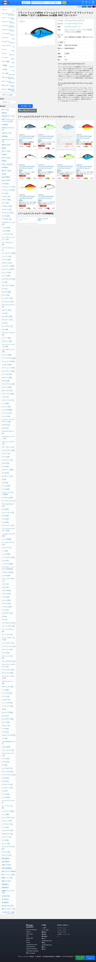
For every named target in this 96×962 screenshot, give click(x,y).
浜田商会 (5, 884)
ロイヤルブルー (7, 830)
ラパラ (5, 778)
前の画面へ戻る (26, 106)
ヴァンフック (6, 855)
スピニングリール (8, 78)
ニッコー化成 (6, 539)
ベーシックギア (7, 703)
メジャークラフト (8, 750)
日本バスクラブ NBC (9, 871)
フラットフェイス (70, 30)
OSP (5, 136)
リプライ (5, 794)
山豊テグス (6, 865)
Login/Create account (31, 944)
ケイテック (6, 355)
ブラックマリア (7, 673)
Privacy (28, 942)
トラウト (84, 6)
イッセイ (6, 227)
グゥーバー (6, 338)
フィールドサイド (8, 643)
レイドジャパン (8, 811)
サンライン (6, 387)
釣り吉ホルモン (7, 905)
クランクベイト (8, 30)
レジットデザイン (8, 817)
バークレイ (6, 606)
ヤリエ (4, 765)
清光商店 (5, 887)
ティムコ (6, 486)
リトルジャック (7, 787)
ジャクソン (6, 406)
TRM (4, 161)
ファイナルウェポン (8, 623)
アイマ (5, 193)
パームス (5, 610)
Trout (44, 949)
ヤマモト (5, 762)
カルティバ (6, 310)
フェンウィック (7, 649)
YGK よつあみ (7, 164)
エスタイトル (7, 263)
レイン (5, 814)
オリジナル (6, 292)
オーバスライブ (7, 298)
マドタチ (5, 728)
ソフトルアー (8, 34)
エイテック (6, 259)
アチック (5, 203)
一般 (94, 6)
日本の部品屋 (7, 868)
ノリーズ (6, 554)
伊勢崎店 (45, 936)
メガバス (6, 747)
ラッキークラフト (8, 774)
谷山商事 (5, 902)
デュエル (5, 519)
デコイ (5, 509)
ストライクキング (8, 450)
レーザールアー (7, 824)
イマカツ (6, 231)
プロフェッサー (7, 686)
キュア (4, 323)
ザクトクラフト (7, 390)
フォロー (5, 652)
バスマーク (6, 593)
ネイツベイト (6, 547)
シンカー (8, 58)
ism (4, 174)
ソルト (89, 6)
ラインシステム (7, 771)
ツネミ (5, 482)
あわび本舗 (6, 177)
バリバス (5, 597)
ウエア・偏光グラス (9, 90)
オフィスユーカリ (8, 285)
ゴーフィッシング (8, 368)
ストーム (5, 456)
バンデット (6, 603)
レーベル (5, 827)
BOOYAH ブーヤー (8, 116)
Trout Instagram (31, 953)
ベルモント (6, 699)
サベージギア (7, 374)
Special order (29, 938)
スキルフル (6, 425)
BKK (4, 113)
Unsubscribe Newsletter (32, 951)
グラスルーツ (7, 341)
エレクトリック (8, 269)
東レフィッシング (8, 874)
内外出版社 (6, 858)
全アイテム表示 (8, 95)
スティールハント (8, 447)
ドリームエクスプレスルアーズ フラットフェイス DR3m (27, 138)
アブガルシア (7, 206)
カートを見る (81, 957)
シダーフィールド (8, 400)
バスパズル (6, 590)
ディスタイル (7, 497)
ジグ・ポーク (8, 46)
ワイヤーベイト (8, 22)
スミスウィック (7, 469)
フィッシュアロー (8, 626)
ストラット (6, 453)
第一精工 (5, 899)
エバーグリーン (8, 266)
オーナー (5, 295)
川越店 (44, 934)
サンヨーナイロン (8, 384)
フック (8, 50)
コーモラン (6, 364)
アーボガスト (6, 219)
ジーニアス (6, 416)
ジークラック (7, 413)
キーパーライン (7, 326)
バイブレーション (8, 26)
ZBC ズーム (6, 170)
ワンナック (6, 843)
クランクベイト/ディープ (36, 9)
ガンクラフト (7, 316)
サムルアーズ (7, 377)
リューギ (6, 797)
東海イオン (6, 881)
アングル (5, 216)
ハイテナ (5, 560)
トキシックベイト (8, 525)
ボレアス (5, 716)
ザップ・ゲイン (8, 393)
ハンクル (6, 575)
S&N (4, 148)
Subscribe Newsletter (31, 948)
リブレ (4, 791)
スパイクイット (7, 460)
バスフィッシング (61, 928)
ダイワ (5, 473)
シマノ (5, 403)
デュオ (5, 522)
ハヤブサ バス (7, 572)
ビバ (4, 616)
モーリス (5, 758)
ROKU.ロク (6, 144)
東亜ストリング (7, 877)
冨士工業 (5, 861)
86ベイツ (5, 109)
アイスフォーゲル (8, 190)
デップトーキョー (8, 512)
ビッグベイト (8, 42)
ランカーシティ (7, 784)
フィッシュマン (7, 634)
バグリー (5, 584)
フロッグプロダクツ (8, 661)
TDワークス (6, 151)
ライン (8, 54)
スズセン (5, 428)
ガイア (4, 313)
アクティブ (6, 199)
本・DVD (8, 74)
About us (28, 931)
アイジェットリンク (8, 186)
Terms (27, 940)
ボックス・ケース (8, 86)
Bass (44, 947)
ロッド (8, 10)
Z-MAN (5, 167)
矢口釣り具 (6, 896)
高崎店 (44, 932)
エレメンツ (6, 272)
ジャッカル (7, 410)
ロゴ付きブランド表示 (8, 912)
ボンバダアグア (7, 719)
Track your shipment (31, 929)
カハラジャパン (7, 301)
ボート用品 (8, 62)
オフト (4, 288)
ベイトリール (8, 82)
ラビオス (5, 781)
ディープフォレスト (8, 500)
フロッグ (8, 38)
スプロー (5, 463)
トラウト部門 (45, 930)
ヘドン (5, 690)
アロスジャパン (7, 212)
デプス (5, 515)
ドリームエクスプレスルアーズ (74, 20)
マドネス (5, 732)
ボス (4, 709)
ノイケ (5, 551)
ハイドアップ (7, 564)
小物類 (8, 66)
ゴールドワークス (8, 371)
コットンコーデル (8, 361)
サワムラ (5, 381)
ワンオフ (5, 840)
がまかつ (6, 180)
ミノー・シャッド (8, 18)
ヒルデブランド (7, 613)
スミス (5, 466)
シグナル (5, 397)
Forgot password (30, 946)
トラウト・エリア (61, 930)
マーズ (4, 738)
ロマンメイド (6, 837)
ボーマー (5, 722)
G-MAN (5, 124)
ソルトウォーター (61, 932)
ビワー (4, 619)
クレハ (5, 329)
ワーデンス (6, 852)
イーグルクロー (7, 234)
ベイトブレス (7, 693)
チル (4, 479)
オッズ (4, 282)
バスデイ (5, 587)
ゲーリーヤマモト (8, 358)
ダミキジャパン (7, 476)
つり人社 (5, 183)
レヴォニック (7, 821)
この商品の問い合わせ (28, 110)
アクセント (6, 196)
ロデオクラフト (7, 833)
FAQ (27, 936)
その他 (8, 70)
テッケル (5, 489)
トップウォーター (8, 14)
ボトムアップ (7, 712)
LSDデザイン (6, 133)
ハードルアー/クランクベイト (26, 9)
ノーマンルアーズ (8, 557)
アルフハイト (6, 209)
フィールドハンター (8, 646)
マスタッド (6, 725)
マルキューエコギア (8, 735)
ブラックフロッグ (8, 669)
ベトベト (5, 696)
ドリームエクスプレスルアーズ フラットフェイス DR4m (46, 168)
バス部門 (44, 928)
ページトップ (91, 957)
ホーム (18, 9)
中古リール (6, 102)
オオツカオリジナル (8, 279)
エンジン (6, 275)
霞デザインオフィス (8, 909)
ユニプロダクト (7, 768)
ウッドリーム (6, 256)
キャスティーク (7, 319)
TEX (4, 154)
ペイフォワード (7, 706)
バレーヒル (6, 600)
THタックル (6, 157)
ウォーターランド (8, 253)
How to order (29, 934)
